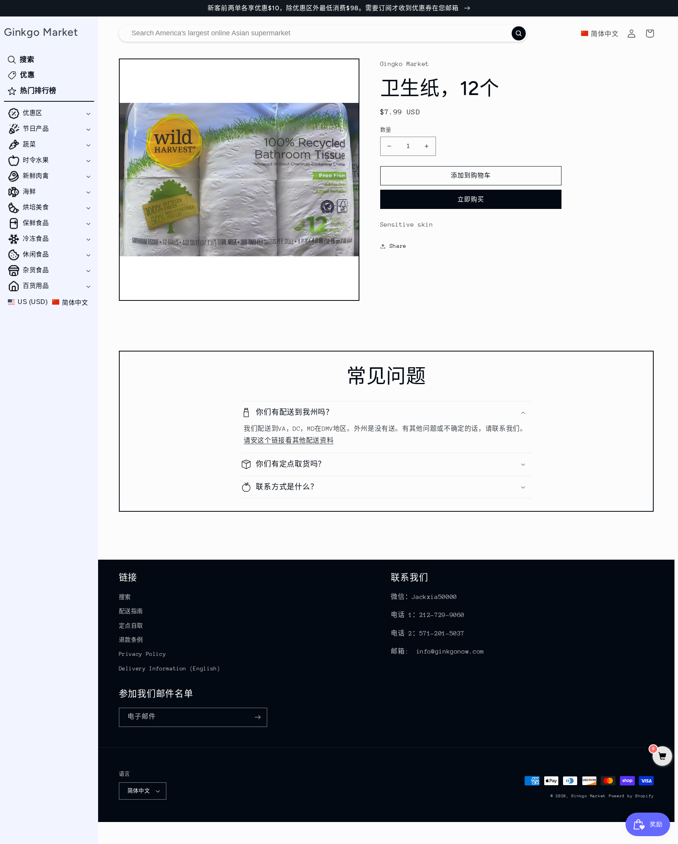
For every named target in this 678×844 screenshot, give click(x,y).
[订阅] (257, 717)
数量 (386, 130)
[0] (662, 757)
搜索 (125, 597)
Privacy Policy (142, 654)
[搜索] (519, 33)
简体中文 (139, 791)
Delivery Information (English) (170, 668)
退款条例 (131, 640)
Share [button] (398, 246)
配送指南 (131, 611)
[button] (49, 113)
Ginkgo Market (588, 796)
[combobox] (323, 33)
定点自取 (131, 625)
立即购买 (470, 199)
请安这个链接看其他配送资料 (289, 440)
